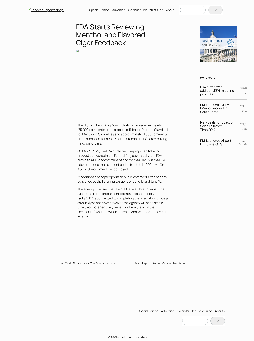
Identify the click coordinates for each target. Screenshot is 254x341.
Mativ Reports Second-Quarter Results (158, 263)
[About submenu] (176, 10)
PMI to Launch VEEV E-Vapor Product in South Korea (214, 108)
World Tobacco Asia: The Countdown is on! (91, 263)
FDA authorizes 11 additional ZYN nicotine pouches (217, 90)
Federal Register (126, 155)
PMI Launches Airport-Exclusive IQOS (216, 142)
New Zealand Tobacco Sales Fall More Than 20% (216, 126)
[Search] (215, 10)
